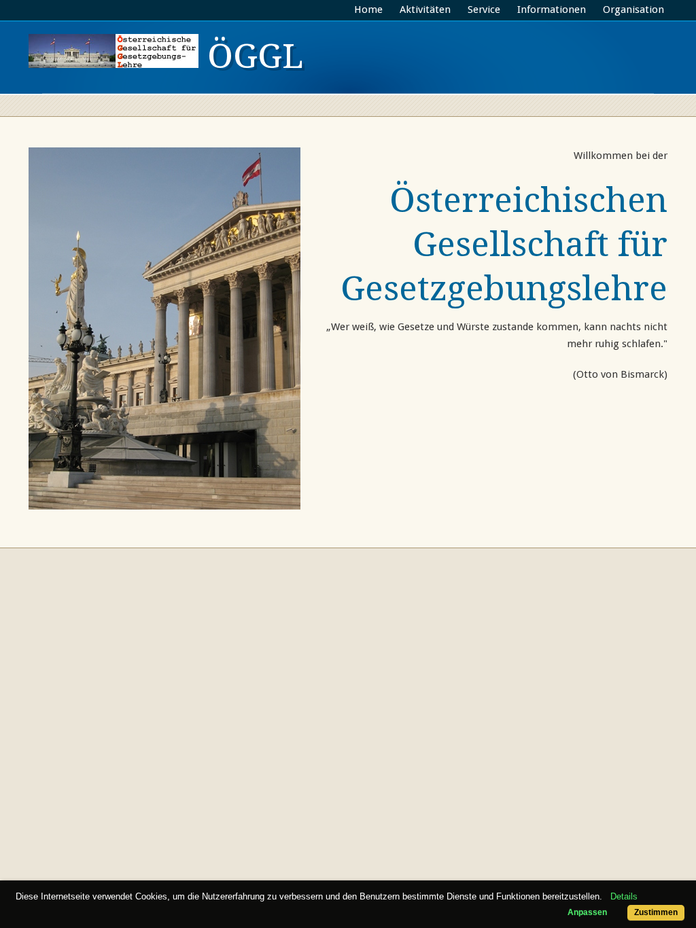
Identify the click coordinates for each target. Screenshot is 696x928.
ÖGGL (250, 56)
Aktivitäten (425, 9)
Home (368, 9)
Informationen (551, 9)
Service (484, 9)
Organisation (633, 9)
